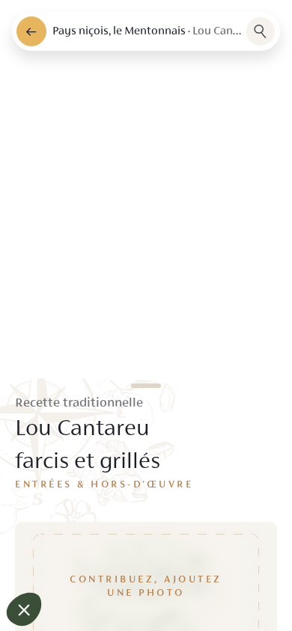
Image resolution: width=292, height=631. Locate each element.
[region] (146, 315)
